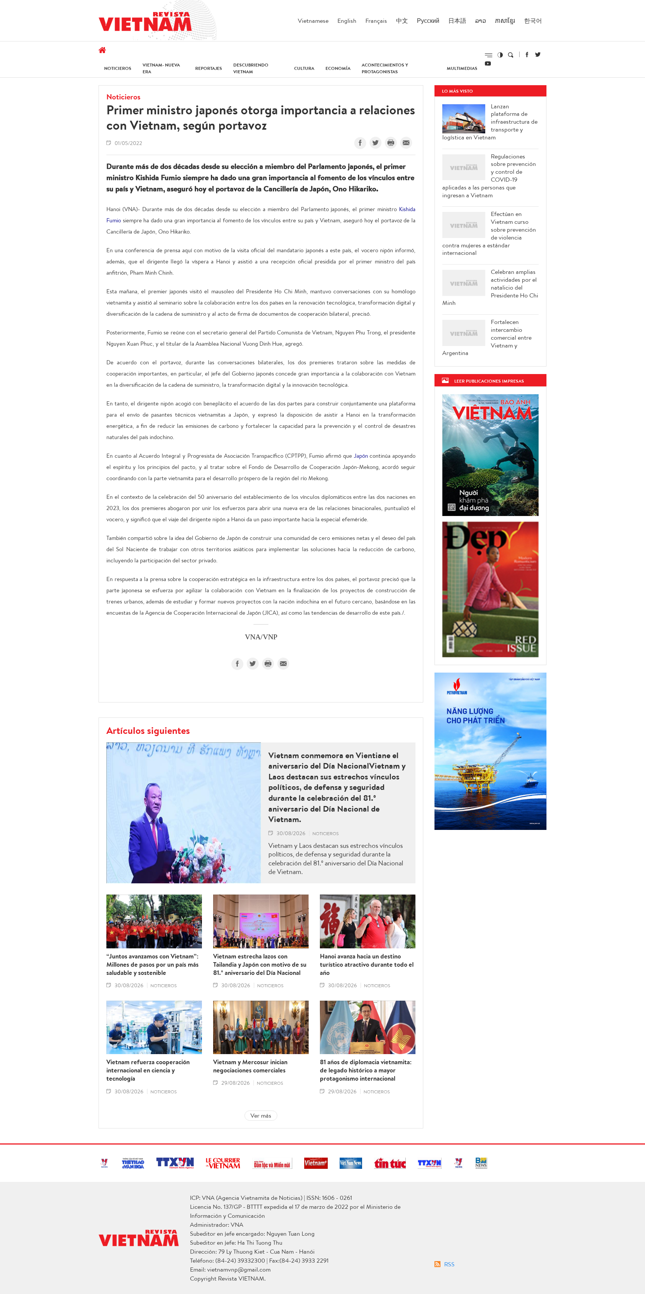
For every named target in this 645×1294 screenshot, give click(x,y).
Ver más (260, 1115)
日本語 (457, 20)
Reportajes (208, 68)
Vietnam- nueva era (161, 68)
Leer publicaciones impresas (489, 381)
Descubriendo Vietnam (250, 68)
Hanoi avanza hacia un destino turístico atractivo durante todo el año (367, 964)
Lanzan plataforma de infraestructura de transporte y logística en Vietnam (490, 121)
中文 (402, 20)
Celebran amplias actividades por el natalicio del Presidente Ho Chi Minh (490, 287)
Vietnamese (313, 20)
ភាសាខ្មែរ (505, 20)
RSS (449, 1264)
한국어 (533, 20)
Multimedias (462, 68)
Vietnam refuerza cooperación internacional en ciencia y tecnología (148, 1070)
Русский (428, 20)
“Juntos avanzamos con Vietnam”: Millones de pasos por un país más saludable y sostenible (152, 964)
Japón (361, 456)
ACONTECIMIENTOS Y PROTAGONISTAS (385, 68)
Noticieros (117, 68)
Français (376, 20)
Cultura (304, 68)
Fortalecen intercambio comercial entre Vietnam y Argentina (487, 337)
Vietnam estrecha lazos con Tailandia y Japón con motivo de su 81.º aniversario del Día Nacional (259, 964)
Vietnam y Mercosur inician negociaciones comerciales (250, 1066)
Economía (337, 68)
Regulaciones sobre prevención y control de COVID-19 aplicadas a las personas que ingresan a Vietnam (489, 175)
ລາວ (480, 20)
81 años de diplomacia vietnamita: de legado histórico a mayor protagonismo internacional (366, 1070)
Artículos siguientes (148, 730)
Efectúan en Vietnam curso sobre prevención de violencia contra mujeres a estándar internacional (489, 233)
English (346, 20)
